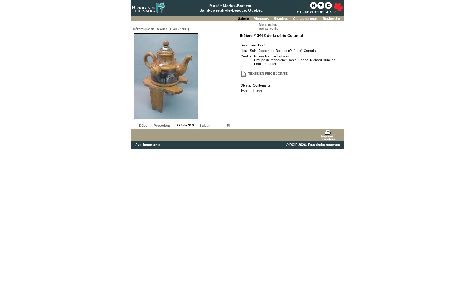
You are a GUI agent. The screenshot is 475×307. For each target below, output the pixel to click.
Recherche (331, 19)
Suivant (205, 126)
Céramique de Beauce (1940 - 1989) (161, 29)
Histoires (281, 19)
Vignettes (262, 19)
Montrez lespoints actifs (268, 27)
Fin (229, 126)
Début (143, 126)
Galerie (244, 19)
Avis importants (147, 145)
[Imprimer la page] (328, 135)
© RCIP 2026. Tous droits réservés (313, 145)
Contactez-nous (306, 19)
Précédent (162, 126)
